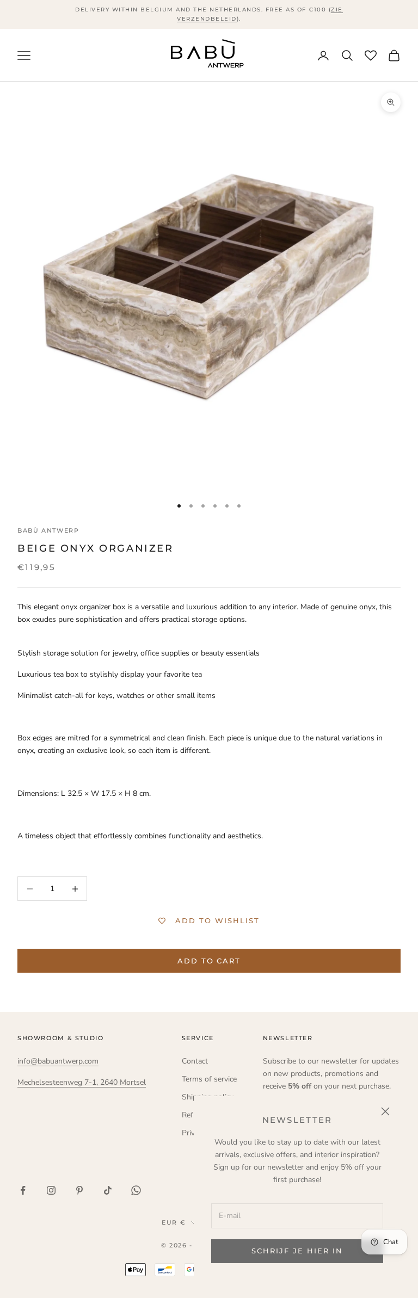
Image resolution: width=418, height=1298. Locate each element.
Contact (195, 1061)
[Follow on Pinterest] (79, 1190)
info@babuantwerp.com (58, 1061)
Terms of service (209, 1079)
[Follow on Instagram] (51, 1190)
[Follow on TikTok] (107, 1190)
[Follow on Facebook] (22, 1190)
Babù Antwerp (48, 530)
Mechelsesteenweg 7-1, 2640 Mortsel (81, 1082)
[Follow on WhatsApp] (136, 1190)
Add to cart (209, 960)
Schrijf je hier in (296, 1250)
